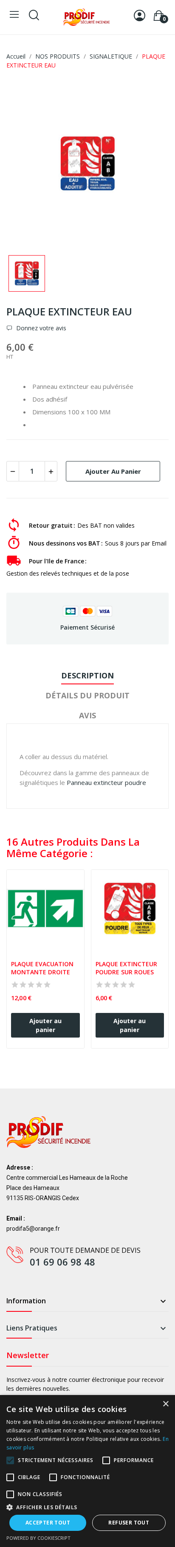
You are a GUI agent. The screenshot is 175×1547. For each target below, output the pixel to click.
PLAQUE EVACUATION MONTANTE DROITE (43, 968)
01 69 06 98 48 (62, 1261)
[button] (87, 1507)
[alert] (87, 1471)
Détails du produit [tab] (87, 695)
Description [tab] (87, 675)
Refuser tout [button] (128, 1522)
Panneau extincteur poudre (106, 782)
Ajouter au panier (113, 471)
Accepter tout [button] (47, 1522)
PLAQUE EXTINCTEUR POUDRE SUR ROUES (127, 968)
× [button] (165, 1404)
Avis (87, 715)
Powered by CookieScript (38, 1538)
